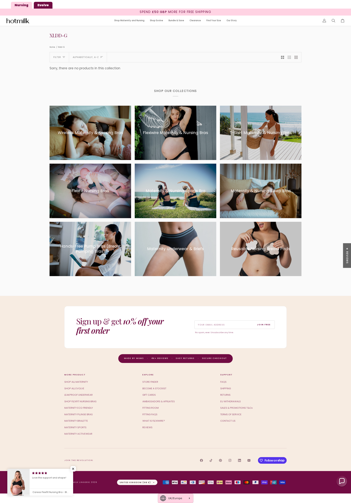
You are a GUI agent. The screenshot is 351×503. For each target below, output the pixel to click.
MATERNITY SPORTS (75, 427)
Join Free (264, 324)
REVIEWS (147, 427)
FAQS (223, 382)
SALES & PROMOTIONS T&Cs (236, 408)
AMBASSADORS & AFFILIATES (158, 401)
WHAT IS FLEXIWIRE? (153, 421)
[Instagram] (230, 460)
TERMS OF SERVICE (230, 414)
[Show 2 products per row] (282, 57)
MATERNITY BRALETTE (76, 421)
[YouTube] (249, 460)
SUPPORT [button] (226, 374)
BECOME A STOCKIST (154, 388)
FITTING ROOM (150, 408)
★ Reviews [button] (347, 255)
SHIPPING (225, 388)
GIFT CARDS (149, 395)
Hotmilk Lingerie (78, 482)
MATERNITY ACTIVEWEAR (78, 434)
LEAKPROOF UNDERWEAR (78, 395)
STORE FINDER (150, 382)
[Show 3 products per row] (289, 57)
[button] (129, 21)
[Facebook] (201, 460)
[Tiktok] (211, 460)
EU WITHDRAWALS (230, 401)
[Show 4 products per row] (297, 57)
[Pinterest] (220, 460)
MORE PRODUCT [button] (75, 374)
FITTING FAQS (149, 414)
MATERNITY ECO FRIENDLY (78, 408)
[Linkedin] (239, 460)
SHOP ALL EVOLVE (74, 388)
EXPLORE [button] (148, 374)
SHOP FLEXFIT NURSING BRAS (80, 401)
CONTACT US (227, 421)
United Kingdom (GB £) (135, 482)
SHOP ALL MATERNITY (76, 382)
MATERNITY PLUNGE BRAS (78, 414)
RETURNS (225, 395)
